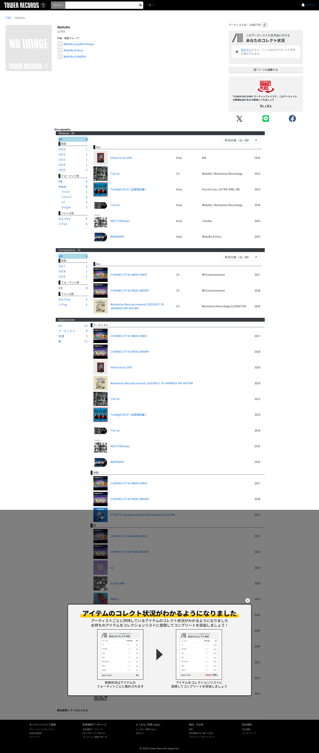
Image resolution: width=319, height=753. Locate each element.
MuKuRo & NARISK (75, 56)
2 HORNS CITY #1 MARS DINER (128, 274)
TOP (8, 18)
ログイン (311, 5)
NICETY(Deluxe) (120, 221)
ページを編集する (267, 69)
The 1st (115, 173)
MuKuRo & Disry (73, 50)
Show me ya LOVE (121, 158)
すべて (57, 5)
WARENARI (117, 236)
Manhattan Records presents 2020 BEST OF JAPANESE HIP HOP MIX (137, 306)
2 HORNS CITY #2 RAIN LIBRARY (129, 290)
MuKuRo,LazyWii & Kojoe (79, 44)
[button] (247, 600)
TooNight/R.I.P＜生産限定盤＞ (128, 189)
